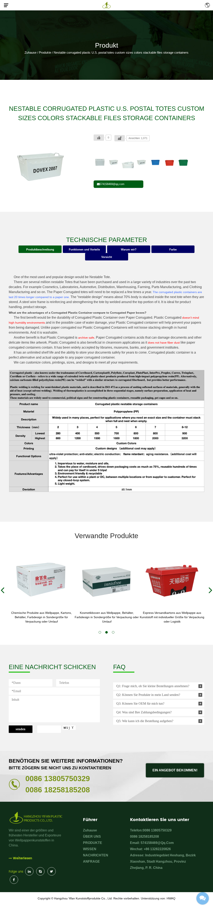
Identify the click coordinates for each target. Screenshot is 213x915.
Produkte (45, 52)
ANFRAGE (91, 861)
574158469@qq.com (112, 184)
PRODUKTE (92, 843)
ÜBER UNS (92, 836)
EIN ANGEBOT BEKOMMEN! (174, 770)
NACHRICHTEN (95, 855)
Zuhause (30, 52)
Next (210, 590)
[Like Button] (99, 137)
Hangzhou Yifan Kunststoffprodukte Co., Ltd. (83, 898)
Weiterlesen (22, 858)
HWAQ (171, 898)
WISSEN (89, 849)
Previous (2, 590)
